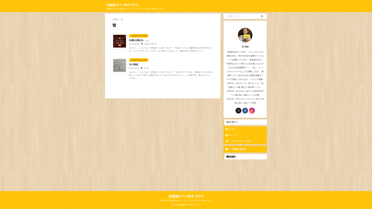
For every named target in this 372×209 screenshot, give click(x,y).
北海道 (146, 44)
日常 (152, 44)
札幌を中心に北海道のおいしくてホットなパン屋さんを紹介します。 (186, 200)
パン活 (231, 129)
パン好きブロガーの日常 (239, 141)
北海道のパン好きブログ (122, 5)
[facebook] (245, 110)
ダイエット (233, 135)
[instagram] (252, 110)
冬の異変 (133, 64)
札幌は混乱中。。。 (139, 40)
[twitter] (238, 110)
